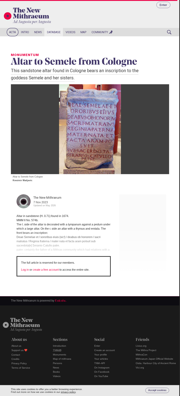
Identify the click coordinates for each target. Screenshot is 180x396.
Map (83, 32)
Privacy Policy (19, 363)
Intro (25, 32)
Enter (163, 5)
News (38, 32)
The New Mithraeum (31, 13)
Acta (12, 32)
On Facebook (101, 371)
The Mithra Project (146, 350)
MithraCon (141, 354)
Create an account (104, 350)
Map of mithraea (62, 358)
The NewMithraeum (25, 323)
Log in (25, 269)
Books (56, 371)
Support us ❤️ (19, 350)
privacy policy (68, 392)
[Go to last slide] (18, 129)
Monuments (59, 354)
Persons (57, 363)
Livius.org (141, 345)
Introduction (59, 345)
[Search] (169, 32)
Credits (15, 359)
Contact (15, 354)
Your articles (101, 358)
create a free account (46, 269)
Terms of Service (20, 367)
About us (16, 345)
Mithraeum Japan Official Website (154, 358)
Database (53, 32)
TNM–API (99, 363)
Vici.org (140, 367)
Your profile (100, 354)
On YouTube (101, 376)
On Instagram (102, 367)
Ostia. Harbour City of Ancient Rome (156, 363)
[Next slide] (162, 129)
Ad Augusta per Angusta (32, 22)
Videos (70, 32)
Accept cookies (157, 390)
